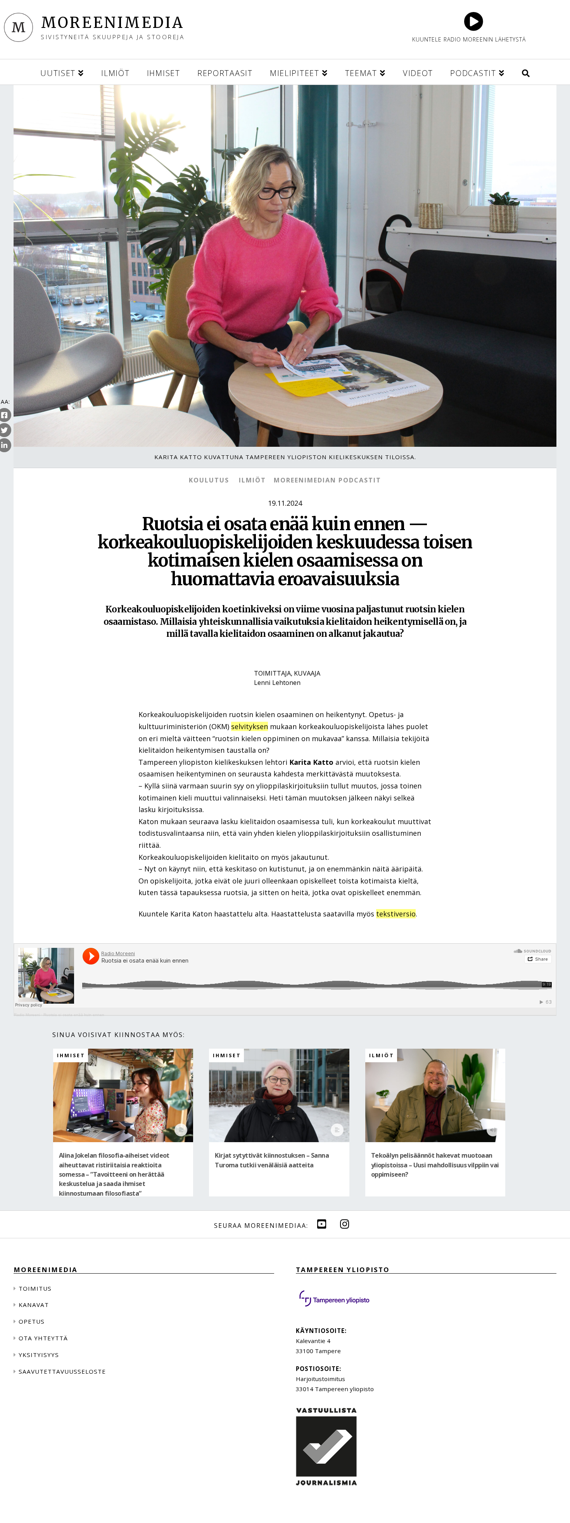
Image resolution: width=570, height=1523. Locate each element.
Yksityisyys (39, 1355)
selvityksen (249, 726)
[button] (526, 72)
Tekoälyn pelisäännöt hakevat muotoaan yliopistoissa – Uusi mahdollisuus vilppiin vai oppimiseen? (435, 1165)
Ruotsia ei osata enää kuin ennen (73, 1015)
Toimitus (35, 1288)
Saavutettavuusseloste (62, 1371)
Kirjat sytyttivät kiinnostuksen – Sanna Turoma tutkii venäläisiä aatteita (272, 1160)
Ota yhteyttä (43, 1338)
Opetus (32, 1321)
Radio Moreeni (27, 1015)
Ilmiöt (252, 480)
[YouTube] (321, 1224)
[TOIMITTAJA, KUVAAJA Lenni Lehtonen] (285, 693)
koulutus (209, 480)
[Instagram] (344, 1224)
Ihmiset (71, 1055)
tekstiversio (396, 913)
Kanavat (34, 1305)
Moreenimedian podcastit (327, 480)
